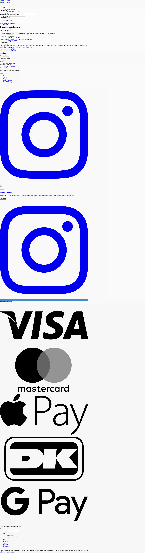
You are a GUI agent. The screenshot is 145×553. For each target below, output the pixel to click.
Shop (5, 8)
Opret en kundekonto (6, 50)
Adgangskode (4, 17)
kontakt (5, 16)
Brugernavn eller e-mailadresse (10, 14)
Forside (5, 76)
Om (4, 543)
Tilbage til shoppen (13, 41)
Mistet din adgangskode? (7, 23)
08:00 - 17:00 (11, 49)
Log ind (10, 20)
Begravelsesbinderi (13, 11)
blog (4, 79)
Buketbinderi (11, 9)
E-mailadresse (4, 30)
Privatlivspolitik (7, 80)
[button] (3, 52)
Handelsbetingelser (9, 82)
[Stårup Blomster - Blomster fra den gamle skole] (5, 1)
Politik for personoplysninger (23, 47)
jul (7, 13)
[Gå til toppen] (0, 528)
